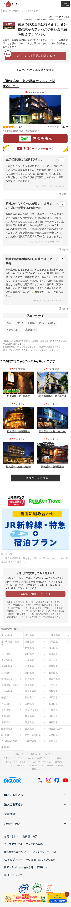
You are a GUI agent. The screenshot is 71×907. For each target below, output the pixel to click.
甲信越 (19, 322)
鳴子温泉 (53, 641)
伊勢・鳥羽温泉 (33, 735)
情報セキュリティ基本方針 (18, 867)
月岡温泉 (29, 672)
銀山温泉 (29, 654)
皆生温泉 (29, 716)
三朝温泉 (53, 710)
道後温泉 (5, 710)
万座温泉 (29, 660)
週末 (41, 322)
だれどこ (21, 758)
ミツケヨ (8, 765)
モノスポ (36, 762)
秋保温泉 (29, 648)
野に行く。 (47, 762)
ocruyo (31, 758)
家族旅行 (30, 329)
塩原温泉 (29, 666)
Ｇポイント (49, 754)
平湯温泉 (5, 697)
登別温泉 (29, 635)
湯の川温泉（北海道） (10, 643)
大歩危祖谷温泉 (9, 741)
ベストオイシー (22, 762)
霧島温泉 (53, 722)
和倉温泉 (29, 685)
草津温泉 (53, 654)
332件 (64, 127)
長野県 (31, 322)
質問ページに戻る (36, 477)
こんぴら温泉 (31, 710)
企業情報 (9, 814)
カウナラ (59, 762)
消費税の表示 (30, 836)
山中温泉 (53, 685)
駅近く (52, 322)
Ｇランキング (9, 758)
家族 (8, 322)
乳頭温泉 (29, 641)
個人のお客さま (13, 795)
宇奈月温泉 (30, 691)
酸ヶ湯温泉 (7, 728)
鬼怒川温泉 (7, 666)
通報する (63, 194)
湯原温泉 (53, 716)
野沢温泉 (53, 666)
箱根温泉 (5, 735)
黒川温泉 (29, 722)
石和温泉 (53, 672)
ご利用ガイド (35, 754)
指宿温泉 (5, 747)
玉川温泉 (29, 728)
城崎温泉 (53, 697)
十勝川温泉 (54, 635)
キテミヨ (9, 762)
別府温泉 (5, 722)
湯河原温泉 (7, 679)
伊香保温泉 (7, 660)
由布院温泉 (30, 741)
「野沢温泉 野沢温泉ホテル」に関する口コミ (29, 83)
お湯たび (41, 758)
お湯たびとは (20, 754)
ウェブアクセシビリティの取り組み (23, 844)
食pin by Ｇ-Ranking (54, 765)
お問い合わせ (11, 836)
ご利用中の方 (12, 824)
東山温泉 (53, 648)
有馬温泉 (5, 704)
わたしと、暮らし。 (56, 758)
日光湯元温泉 (55, 728)
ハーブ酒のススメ (34, 769)
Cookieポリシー (13, 859)
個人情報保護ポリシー (16, 852)
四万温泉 (53, 660)
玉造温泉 (5, 716)
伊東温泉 (29, 679)
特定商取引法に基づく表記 (40, 859)
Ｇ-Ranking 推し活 (35, 765)
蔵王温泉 (5, 654)
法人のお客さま (13, 804)
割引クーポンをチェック (39, 148)
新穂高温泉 (30, 697)
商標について (44, 867)
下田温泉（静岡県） (11, 685)
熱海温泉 (53, 741)
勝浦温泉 (53, 704)
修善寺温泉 (54, 679)
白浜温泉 (29, 704)
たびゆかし (20, 765)
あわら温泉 (7, 691)
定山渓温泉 (7, 635)
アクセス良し (13, 329)
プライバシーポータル (44, 852)
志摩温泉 (53, 735)
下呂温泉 (53, 691)
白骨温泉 (5, 672)
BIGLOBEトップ (13, 875)
